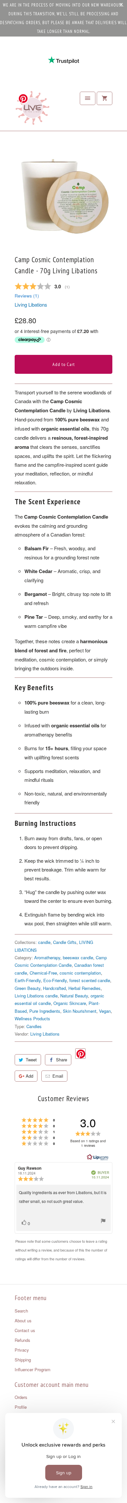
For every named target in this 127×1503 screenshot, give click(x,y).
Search (21, 1311)
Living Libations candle (36, 996)
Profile (21, 1407)
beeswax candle (78, 957)
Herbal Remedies (84, 988)
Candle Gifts (65, 942)
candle (44, 942)
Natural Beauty (74, 996)
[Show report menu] (103, 1221)
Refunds (22, 1340)
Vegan (105, 1011)
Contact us (25, 1330)
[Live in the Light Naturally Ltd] (32, 109)
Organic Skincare (69, 1003)
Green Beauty (27, 988)
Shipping (23, 1360)
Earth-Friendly (28, 980)
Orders (21, 1397)
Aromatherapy (47, 957)
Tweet (31, 1059)
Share (61, 1059)
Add (29, 1076)
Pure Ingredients (44, 1011)
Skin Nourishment (79, 1011)
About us (23, 1320)
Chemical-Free (43, 973)
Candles (34, 1026)
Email (57, 1076)
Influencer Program (32, 1369)
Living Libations (31, 304)
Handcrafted (54, 988)
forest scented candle (89, 980)
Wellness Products (32, 1018)
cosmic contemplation (80, 973)
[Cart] (104, 98)
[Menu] (87, 98)
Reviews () (27, 296)
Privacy (22, 1350)
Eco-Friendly (55, 980)
